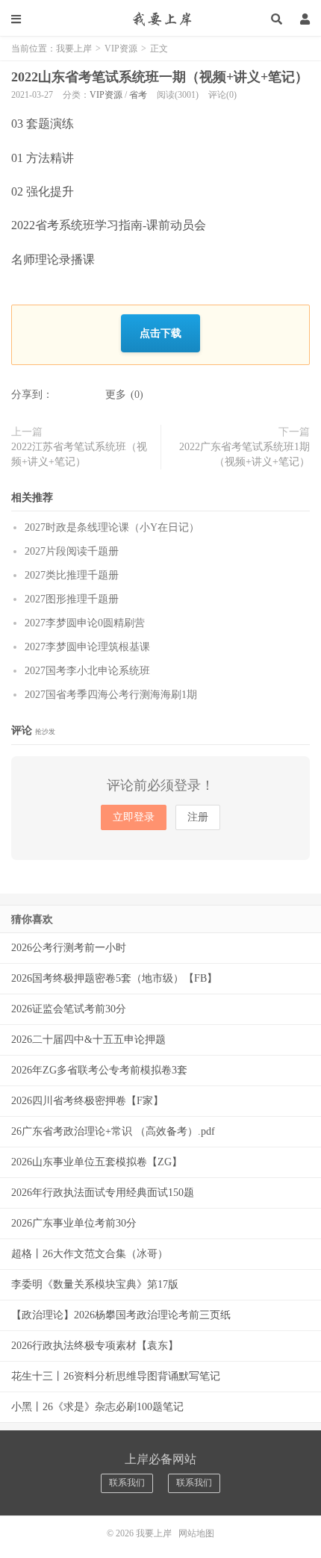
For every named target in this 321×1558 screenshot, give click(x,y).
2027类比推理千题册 (72, 575)
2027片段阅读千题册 (72, 551)
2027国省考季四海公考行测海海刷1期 (111, 694)
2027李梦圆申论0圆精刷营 (85, 623)
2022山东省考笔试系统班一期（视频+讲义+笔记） (159, 76)
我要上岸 (160, 18)
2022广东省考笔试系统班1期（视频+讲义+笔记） (244, 454)
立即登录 (134, 817)
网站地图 (196, 1533)
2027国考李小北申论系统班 (87, 670)
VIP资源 (121, 48)
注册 (197, 817)
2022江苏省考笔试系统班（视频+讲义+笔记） (79, 454)
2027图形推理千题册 (72, 599)
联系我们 (127, 1482)
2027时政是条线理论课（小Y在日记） (112, 527)
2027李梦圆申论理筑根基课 (87, 646)
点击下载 (160, 332)
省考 (138, 95)
